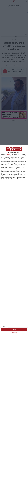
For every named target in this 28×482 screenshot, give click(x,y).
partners (8, 154)
